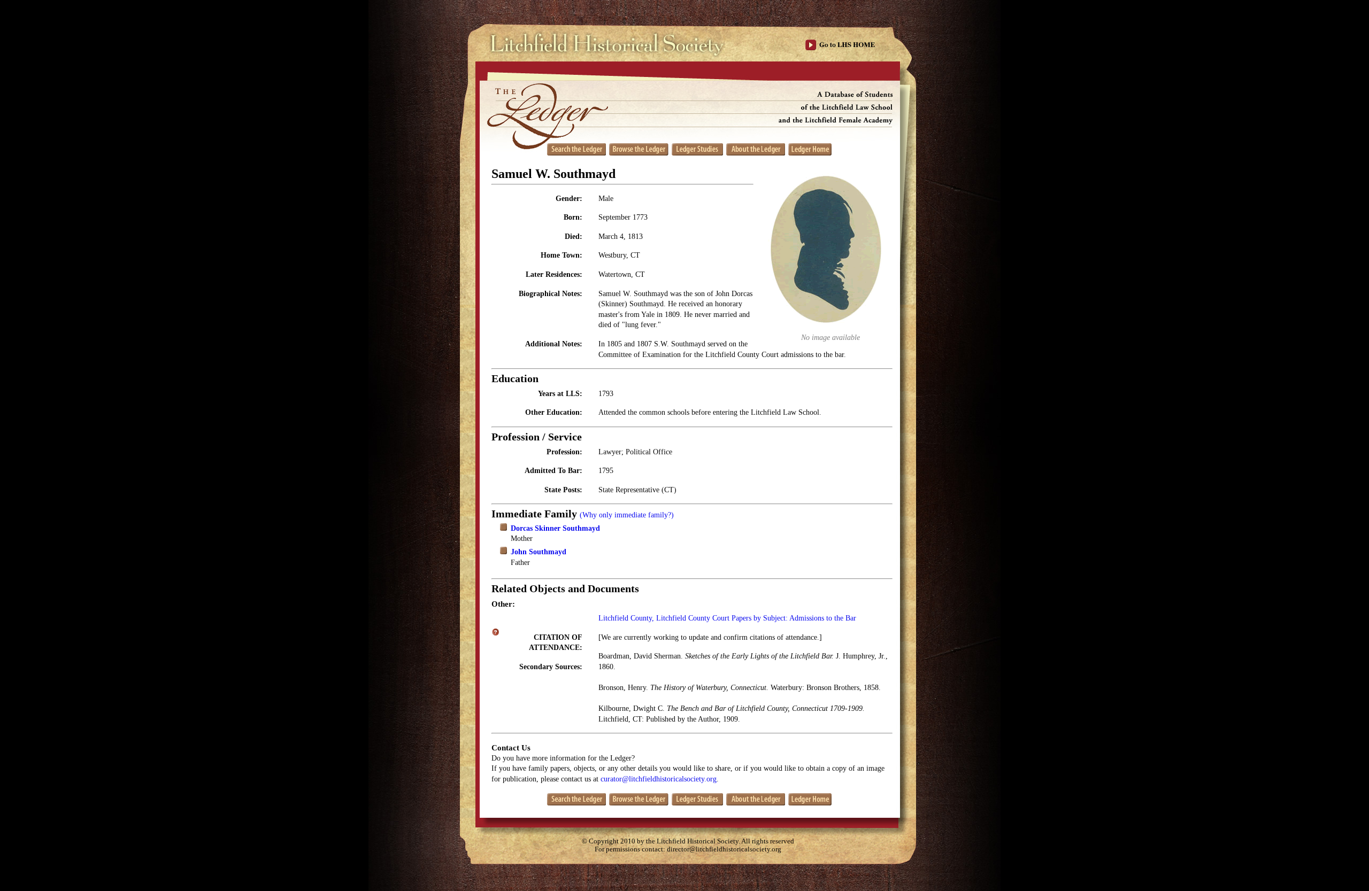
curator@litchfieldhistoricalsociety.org (659, 779)
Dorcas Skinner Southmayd (555, 528)
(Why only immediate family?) (627, 515)
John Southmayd (538, 552)
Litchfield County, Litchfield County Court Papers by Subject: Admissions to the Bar (727, 618)
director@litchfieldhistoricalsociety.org (724, 849)
